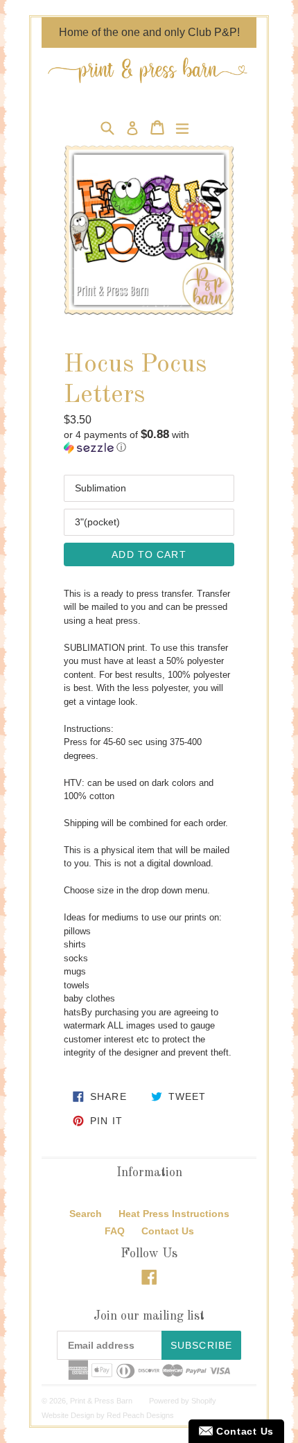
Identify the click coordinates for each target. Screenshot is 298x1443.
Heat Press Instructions (174, 1213)
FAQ (115, 1230)
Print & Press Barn (101, 1401)
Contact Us (167, 1230)
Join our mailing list (149, 1316)
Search (85, 1213)
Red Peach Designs (140, 1415)
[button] (149, 441)
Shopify (203, 1401)
